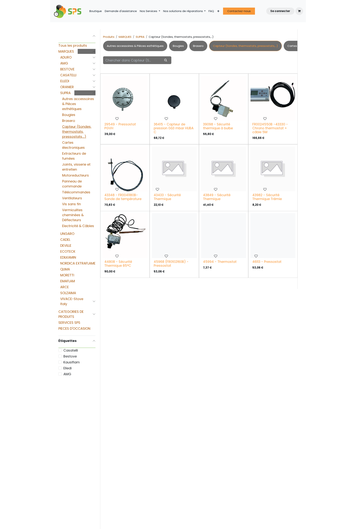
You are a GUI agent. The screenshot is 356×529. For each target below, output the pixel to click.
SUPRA (65, 93)
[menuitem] (95, 11)
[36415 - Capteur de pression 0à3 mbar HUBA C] (174, 98)
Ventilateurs (72, 198)
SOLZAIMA (68, 293)
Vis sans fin (71, 204)
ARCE (64, 287)
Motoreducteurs (75, 175)
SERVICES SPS (69, 322)
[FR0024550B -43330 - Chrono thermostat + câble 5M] (272, 98)
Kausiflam (71, 362)
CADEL (65, 239)
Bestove (70, 356)
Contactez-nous (239, 11)
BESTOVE (67, 69)
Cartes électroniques (73, 145)
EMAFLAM (67, 281)
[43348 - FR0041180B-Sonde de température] (125, 169)
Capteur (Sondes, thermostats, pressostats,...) (76, 131)
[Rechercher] (165, 60)
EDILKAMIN (68, 257)
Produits (108, 37)
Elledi (67, 368)
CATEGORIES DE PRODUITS (71, 314)
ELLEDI (64, 81)
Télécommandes (76, 192)
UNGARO (67, 233)
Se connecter (280, 11)
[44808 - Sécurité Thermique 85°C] (125, 235)
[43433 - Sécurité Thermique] (174, 169)
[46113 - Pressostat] (272, 235)
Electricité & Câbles (78, 226)
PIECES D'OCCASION (74, 328)
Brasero (68, 120)
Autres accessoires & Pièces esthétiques (78, 104)
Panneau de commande (72, 184)
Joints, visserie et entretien (76, 167)
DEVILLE (65, 245)
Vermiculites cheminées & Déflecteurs (73, 215)
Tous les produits (72, 45)
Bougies (68, 114)
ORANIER (67, 87)
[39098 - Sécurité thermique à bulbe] (223, 98)
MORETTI (67, 275)
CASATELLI (68, 75)
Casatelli (70, 350)
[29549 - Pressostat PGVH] (125, 98)
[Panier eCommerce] (299, 11)
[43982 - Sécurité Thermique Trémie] (272, 169)
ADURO (66, 57)
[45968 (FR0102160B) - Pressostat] (174, 235)
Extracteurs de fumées (74, 156)
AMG (64, 63)
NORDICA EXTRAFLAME (77, 263)
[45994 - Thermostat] (223, 235)
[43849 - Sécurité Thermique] (223, 169)
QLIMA (65, 269)
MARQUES (66, 51)
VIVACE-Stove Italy (71, 301)
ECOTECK (67, 251)
